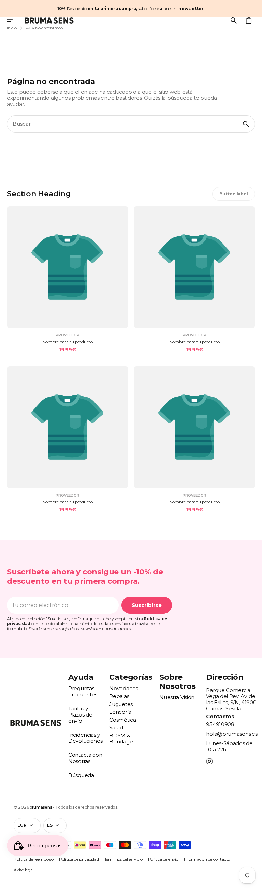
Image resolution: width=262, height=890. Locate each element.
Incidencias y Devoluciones (85, 738)
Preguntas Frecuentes (82, 691)
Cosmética (122, 720)
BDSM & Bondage (121, 738)
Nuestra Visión (176, 697)
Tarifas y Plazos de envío (80, 714)
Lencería (120, 712)
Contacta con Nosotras (85, 758)
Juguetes (121, 704)
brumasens (41, 807)
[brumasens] (49, 20)
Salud (116, 727)
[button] (14, 20)
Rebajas (119, 696)
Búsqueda (81, 775)
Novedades (123, 688)
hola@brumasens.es (231, 734)
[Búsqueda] (246, 123)
